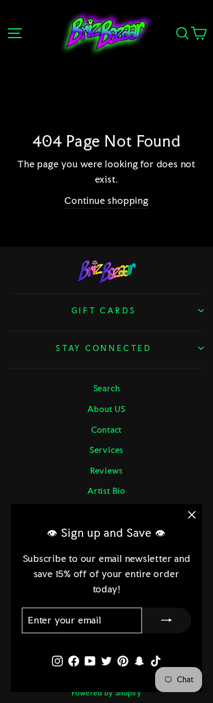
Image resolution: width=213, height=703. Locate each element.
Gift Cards (104, 310)
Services (106, 450)
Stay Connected (104, 348)
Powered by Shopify (106, 693)
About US (106, 409)
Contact (106, 430)
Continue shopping (106, 200)
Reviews (106, 470)
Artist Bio (106, 491)
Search (106, 388)
